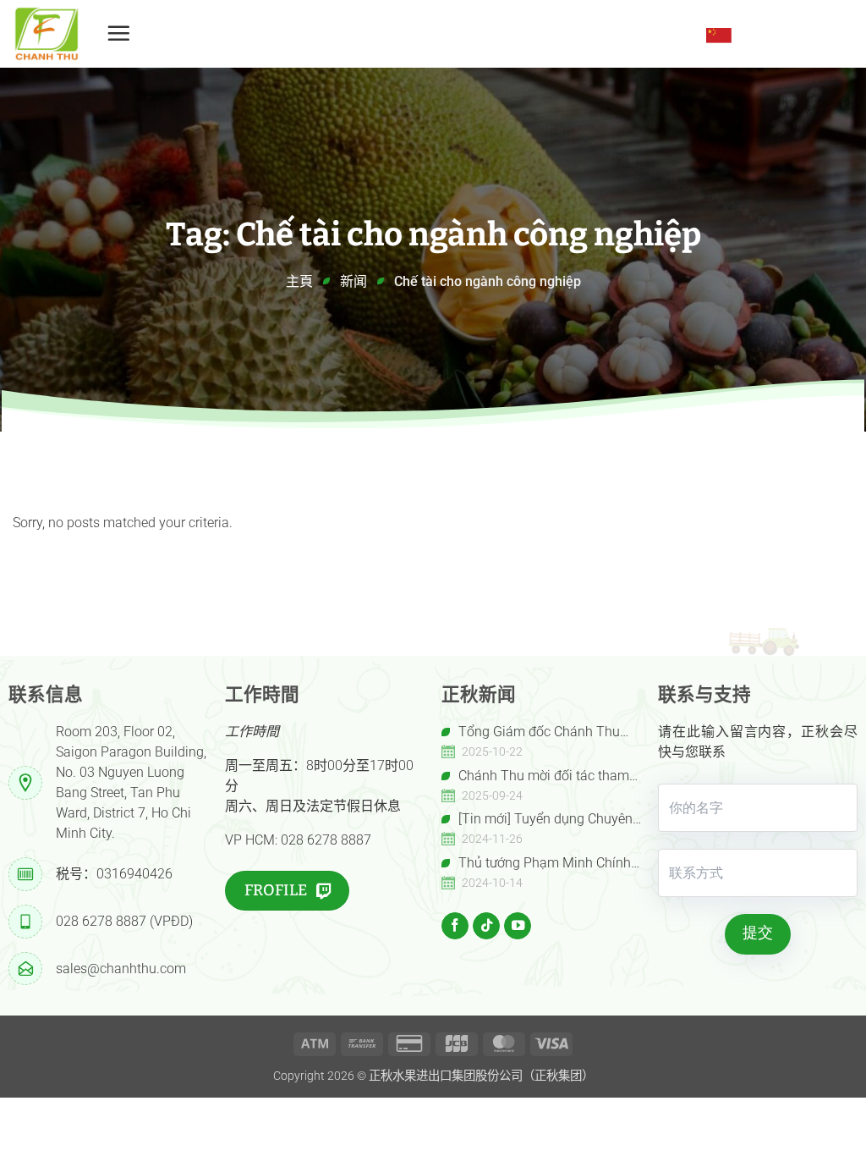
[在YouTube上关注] (517, 925)
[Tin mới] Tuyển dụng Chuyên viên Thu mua (537, 820)
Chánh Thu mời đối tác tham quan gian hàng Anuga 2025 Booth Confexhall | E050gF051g (535, 777)
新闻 (353, 281)
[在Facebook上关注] (455, 925)
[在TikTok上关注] (486, 925)
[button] (118, 33)
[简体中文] (719, 35)
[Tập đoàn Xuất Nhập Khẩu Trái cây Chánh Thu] (46, 34)
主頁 (299, 281)
